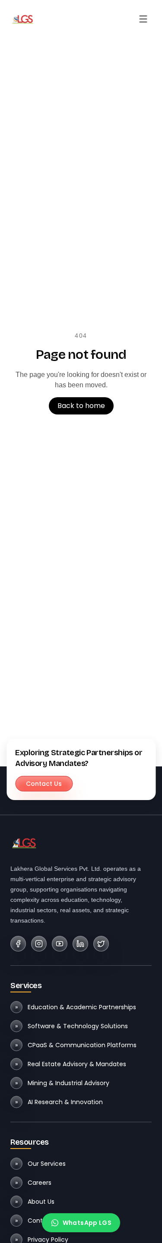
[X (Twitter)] (101, 943)
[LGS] (22, 19)
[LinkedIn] (80, 943)
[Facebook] (18, 943)
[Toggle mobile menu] (143, 19)
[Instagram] (39, 943)
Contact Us (44, 783)
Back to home (81, 406)
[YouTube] (59, 943)
